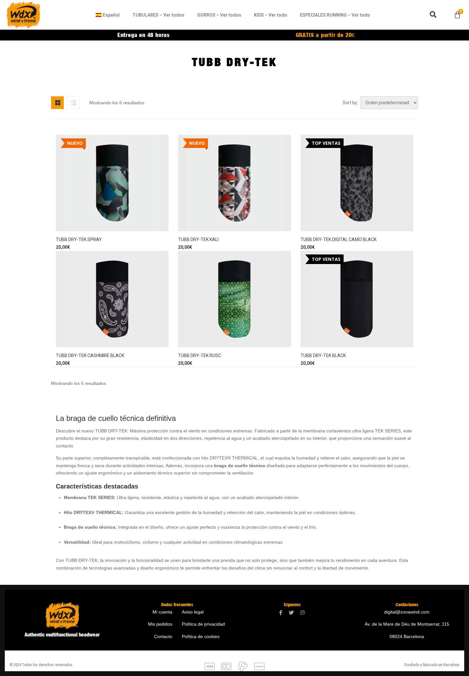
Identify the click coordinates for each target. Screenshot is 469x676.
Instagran (302, 612)
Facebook (280, 612)
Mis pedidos (160, 624)
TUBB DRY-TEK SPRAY (79, 239)
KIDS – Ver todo (270, 15)
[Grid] (57, 102)
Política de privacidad (203, 624)
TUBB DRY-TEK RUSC (199, 355)
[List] (73, 102)
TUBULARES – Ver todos (158, 15)
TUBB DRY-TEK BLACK (323, 355)
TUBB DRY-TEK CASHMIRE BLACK (90, 355)
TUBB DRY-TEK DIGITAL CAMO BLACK (338, 239)
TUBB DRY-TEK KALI (198, 239)
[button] (433, 15)
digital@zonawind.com (406, 611)
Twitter (291, 612)
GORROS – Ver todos (219, 15)
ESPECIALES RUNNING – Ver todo (335, 15)
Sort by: (350, 102)
